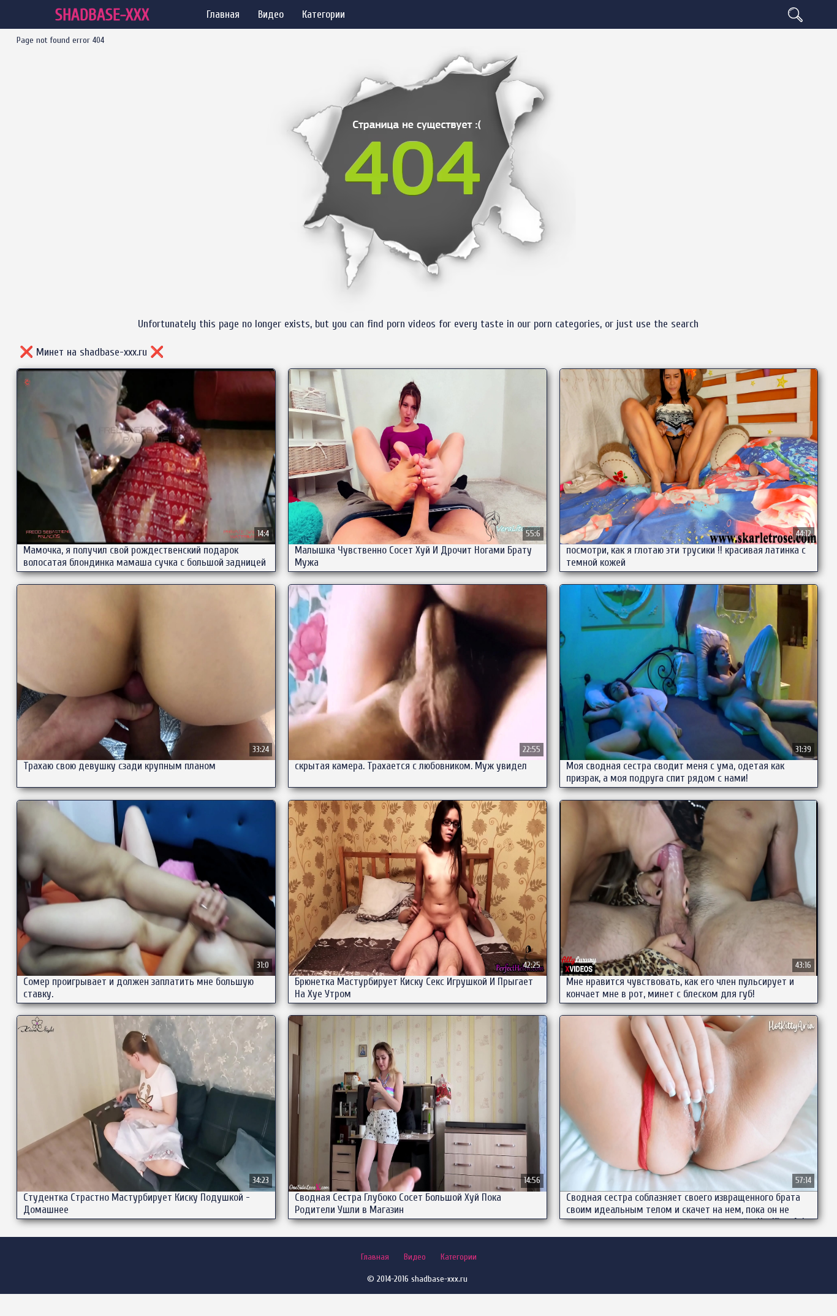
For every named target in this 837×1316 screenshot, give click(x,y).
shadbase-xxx (102, 15)
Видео (271, 14)
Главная (223, 14)
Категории (323, 14)
